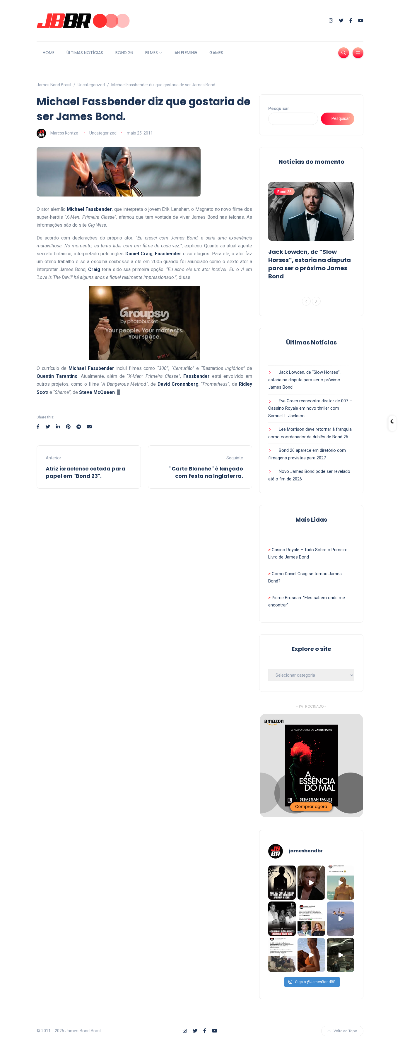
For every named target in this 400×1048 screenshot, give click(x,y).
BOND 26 (124, 53)
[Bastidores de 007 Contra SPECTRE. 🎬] (340, 955)
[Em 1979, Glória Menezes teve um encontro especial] (282, 919)
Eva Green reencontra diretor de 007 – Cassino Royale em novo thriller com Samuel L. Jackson (310, 408)
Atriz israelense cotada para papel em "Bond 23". (85, 472)
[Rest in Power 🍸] (311, 919)
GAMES (216, 53)
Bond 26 (284, 191)
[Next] (316, 301)
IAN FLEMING (185, 53)
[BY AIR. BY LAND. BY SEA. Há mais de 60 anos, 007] (340, 919)
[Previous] (306, 301)
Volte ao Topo (345, 1031)
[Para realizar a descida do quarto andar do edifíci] (282, 955)
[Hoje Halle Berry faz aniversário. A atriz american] (311, 955)
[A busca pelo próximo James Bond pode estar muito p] (282, 883)
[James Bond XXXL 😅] (340, 883)
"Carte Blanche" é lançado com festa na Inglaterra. (206, 472)
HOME (48, 53)
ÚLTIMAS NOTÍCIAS (84, 53)
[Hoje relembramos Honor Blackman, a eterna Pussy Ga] (311, 883)
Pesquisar (278, 108)
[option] (311, 232)
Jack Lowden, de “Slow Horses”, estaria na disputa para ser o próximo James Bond (309, 264)
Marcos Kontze (64, 133)
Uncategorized (103, 133)
